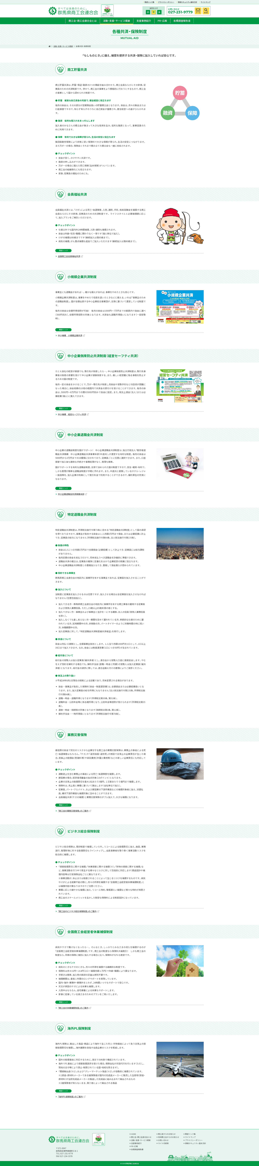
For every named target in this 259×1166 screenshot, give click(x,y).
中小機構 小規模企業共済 (70, 335)
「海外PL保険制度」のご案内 (70, 1096)
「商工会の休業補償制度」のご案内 (73, 1007)
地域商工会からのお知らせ (168, 1137)
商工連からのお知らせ (167, 1134)
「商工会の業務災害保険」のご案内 (73, 810)
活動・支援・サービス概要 (116, 20)
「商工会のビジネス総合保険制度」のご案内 (77, 911)
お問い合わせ (163, 1140)
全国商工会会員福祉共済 (69, 256)
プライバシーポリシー (166, 2)
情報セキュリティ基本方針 (187, 2)
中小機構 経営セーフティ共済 (72, 414)
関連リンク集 (149, 2)
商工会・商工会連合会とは (83, 20)
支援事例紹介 (144, 20)
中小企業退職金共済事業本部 (71, 493)
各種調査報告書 (181, 20)
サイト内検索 (163, 1143)
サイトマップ (205, 2)
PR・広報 (162, 20)
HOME (133, 1134)
